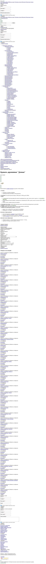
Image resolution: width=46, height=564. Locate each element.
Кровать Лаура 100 (4, 280)
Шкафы (6, 113)
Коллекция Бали (8, 82)
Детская (8, 49)
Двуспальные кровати (11, 91)
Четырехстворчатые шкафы (12, 120)
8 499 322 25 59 (4, 18)
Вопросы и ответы (4, 541)
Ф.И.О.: (2, 496)
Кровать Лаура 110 (4, 275)
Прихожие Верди (10, 58)
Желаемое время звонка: (5, 12)
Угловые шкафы (10, 125)
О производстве (3, 534)
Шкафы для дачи (8, 157)
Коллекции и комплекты (7, 45)
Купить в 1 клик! (3, 227)
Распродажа (28, 2)
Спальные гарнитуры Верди (12, 52)
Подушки (7, 111)
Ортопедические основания (10, 110)
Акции (32, 2)
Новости (2, 547)
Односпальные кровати (11, 89)
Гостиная (9, 47)
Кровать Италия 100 (4, 407)
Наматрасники (10, 109)
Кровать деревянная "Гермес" (6, 361)
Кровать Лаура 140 (4, 401)
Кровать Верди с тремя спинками (6, 418)
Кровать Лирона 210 (4, 259)
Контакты (24, 2)
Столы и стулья (6, 144)
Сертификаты (3, 536)
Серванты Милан (10, 68)
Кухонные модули (6, 150)
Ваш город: (2, 514)
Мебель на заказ (11, 2)
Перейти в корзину (4, 225)
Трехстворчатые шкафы (11, 119)
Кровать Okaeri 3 (3, 253)
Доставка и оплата (18, 2)
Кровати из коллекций (11, 88)
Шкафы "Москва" (10, 115)
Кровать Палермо (3, 455)
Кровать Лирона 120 (4, 381)
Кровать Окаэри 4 (3, 423)
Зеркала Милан (10, 73)
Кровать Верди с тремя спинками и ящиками (9, 480)
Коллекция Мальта (8, 78)
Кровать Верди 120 (4, 351)
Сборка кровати (3, 538)
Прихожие (7, 130)
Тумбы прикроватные (11, 141)
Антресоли (7, 127)
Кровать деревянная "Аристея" (6, 466)
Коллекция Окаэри (8, 81)
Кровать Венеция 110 (4, 443)
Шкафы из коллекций (11, 114)
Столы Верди (9, 61)
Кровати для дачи (8, 153)
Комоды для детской (11, 135)
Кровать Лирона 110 (4, 470)
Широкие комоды (10, 138)
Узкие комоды (10, 137)
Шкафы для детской (11, 126)
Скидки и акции (3, 539)
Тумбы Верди (9, 60)
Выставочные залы (4, 546)
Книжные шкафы (10, 124)
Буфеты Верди (10, 57)
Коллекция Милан (8, 65)
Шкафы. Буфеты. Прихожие (8, 112)
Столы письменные (11, 147)
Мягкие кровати (10, 93)
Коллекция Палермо (9, 75)
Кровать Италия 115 (4, 366)
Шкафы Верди (10, 54)
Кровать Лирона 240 (4, 312)
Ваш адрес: (2, 8)
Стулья (6, 149)
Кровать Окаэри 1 (3, 356)
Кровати (6, 86)
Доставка (2, 537)
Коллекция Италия (8, 80)
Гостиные (7, 129)
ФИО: (1, 6)
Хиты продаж (9, 87)
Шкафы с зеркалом (10, 122)
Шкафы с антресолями (11, 123)
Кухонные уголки (8, 155)
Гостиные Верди (10, 51)
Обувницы (7, 142)
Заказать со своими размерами (6, 228)
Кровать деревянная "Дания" (6, 318)
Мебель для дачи (6, 151)
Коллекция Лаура (8, 79)
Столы (6, 145)
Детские (8, 108)
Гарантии (2, 543)
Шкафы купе (9, 121)
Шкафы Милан (10, 66)
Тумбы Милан (10, 70)
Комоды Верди (10, 59)
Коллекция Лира (8, 84)
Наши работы (5, 2)
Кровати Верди (10, 53)
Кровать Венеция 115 (4, 460)
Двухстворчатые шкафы (11, 118)
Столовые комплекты (11, 148)
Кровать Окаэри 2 (3, 475)
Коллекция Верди (8, 50)
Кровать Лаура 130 (4, 485)
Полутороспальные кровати (12, 90)
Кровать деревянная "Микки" (6, 433)
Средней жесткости (11, 106)
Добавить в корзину (4, 224)
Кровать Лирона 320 (4, 290)
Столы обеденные (10, 146)
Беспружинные (10, 104)
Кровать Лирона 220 (4, 285)
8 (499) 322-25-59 (3, 27)
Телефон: (2, 10)
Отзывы (2, 544)
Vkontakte (2, 556)
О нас (1, 2)
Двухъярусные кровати (11, 94)
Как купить (2, 542)
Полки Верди (9, 63)
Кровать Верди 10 (3, 376)
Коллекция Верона (8, 64)
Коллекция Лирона (8, 76)
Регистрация (5, 3)
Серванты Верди (10, 56)
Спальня (8, 48)
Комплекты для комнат (9, 46)
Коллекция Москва (8, 83)
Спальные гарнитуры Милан (12, 74)
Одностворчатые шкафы (12, 117)
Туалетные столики (8, 143)
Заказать (2, 506)
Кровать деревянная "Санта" (5, 265)
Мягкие (8, 107)
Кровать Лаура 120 (4, 328)
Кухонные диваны (8, 154)
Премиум (9, 103)
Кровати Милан (10, 72)
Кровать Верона (3, 323)
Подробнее (2, 256)
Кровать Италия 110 (4, 437)
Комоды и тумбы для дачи (10, 152)
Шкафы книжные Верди (12, 55)
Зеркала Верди (10, 62)
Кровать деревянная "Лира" (5, 413)
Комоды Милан (10, 69)
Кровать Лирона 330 (4, 270)
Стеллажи (7, 131)
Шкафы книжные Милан (12, 67)
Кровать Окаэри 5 (3, 333)
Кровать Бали (3, 345)
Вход (1, 3)
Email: (1, 503)
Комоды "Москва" (10, 134)
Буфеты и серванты (8, 128)
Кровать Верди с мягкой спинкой (6, 339)
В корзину (2, 247)
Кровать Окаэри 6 (3, 490)
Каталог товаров (5, 43)
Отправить (2, 16)
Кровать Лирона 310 (4, 386)
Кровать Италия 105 (4, 449)
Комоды (6, 133)
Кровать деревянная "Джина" (6, 392)
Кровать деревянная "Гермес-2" (6, 371)
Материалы (2, 535)
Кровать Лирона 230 (4, 307)
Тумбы (6, 139)
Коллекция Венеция (9, 77)
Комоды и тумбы (6, 132)
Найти (2, 26)
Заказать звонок (3, 29)
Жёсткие (8, 105)
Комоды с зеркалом (11, 136)
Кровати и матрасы (6, 85)
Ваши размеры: (3, 516)
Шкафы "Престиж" (11, 116)
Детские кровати (10, 92)
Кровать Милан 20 (4, 396)
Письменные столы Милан (12, 71)
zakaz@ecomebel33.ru (4, 551)
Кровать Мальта (3, 302)
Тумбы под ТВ (10, 140)
